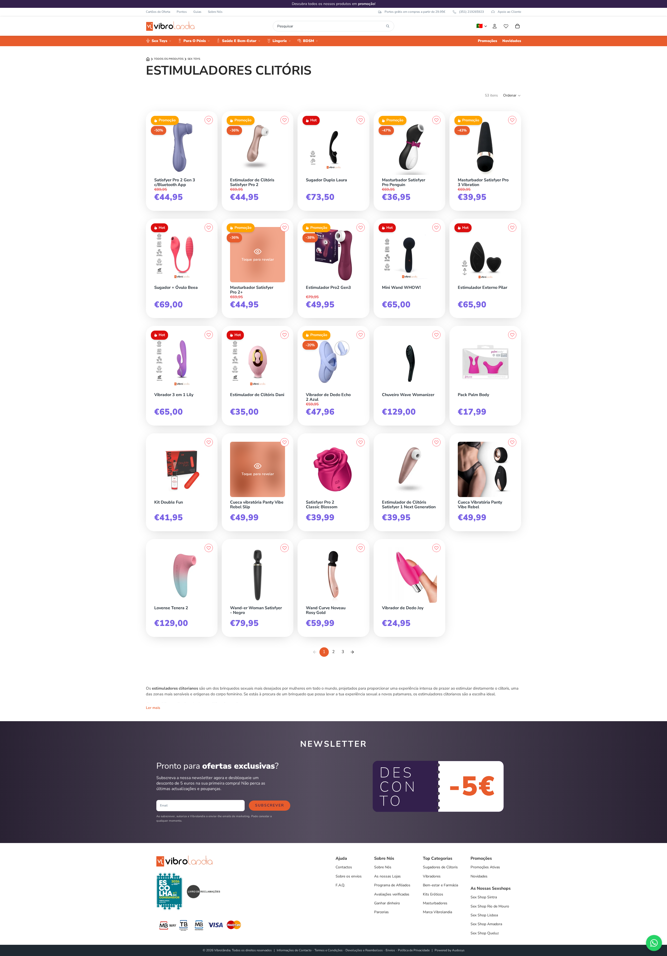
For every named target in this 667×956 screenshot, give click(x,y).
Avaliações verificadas (391, 894)
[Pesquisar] (388, 26)
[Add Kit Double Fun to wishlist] (209, 442)
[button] (512, 95)
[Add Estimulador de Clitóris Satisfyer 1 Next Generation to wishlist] (436, 442)
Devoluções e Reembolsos (364, 950)
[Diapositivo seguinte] (203, 147)
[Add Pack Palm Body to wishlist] (512, 335)
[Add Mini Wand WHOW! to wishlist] (436, 227)
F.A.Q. (340, 885)
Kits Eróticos (433, 894)
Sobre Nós (215, 12)
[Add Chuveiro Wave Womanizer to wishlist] (436, 335)
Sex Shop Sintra (484, 897)
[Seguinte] (352, 652)
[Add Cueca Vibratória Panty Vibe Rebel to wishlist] (512, 442)
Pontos (182, 12)
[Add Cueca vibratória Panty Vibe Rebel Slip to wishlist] (284, 442)
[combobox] (330, 26)
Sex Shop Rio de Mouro (490, 906)
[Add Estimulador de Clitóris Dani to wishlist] (284, 335)
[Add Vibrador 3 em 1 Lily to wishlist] (209, 335)
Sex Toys (194, 59)
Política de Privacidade (414, 950)
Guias (197, 12)
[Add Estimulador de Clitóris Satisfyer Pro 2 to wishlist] (284, 120)
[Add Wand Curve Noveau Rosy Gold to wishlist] (360, 548)
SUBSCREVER (269, 805)
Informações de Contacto (294, 950)
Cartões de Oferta (158, 12)
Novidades (479, 876)
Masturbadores (435, 903)
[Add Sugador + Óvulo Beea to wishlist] (209, 227)
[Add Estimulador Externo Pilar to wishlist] (512, 227)
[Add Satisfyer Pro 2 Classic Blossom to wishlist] (360, 442)
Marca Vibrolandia (437, 912)
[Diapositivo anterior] (160, 147)
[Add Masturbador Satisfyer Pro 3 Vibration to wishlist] (512, 120)
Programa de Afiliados (392, 885)
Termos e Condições (328, 950)
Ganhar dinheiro (387, 903)
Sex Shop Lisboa (484, 915)
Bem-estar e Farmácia (440, 885)
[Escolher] (208, 173)
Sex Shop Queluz (485, 933)
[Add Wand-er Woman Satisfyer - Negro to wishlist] (284, 548)
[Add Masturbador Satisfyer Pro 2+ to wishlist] (284, 227)
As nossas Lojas (387, 876)
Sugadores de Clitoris (440, 867)
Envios (390, 950)
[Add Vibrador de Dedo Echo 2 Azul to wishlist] (360, 335)
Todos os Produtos (168, 59)
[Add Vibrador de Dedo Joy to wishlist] (436, 548)
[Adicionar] (283, 173)
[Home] (148, 59)
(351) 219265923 (471, 12)
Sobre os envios (349, 876)
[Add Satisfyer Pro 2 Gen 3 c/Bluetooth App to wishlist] (209, 120)
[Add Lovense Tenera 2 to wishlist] (209, 548)
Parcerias (381, 912)
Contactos (344, 867)
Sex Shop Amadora (486, 924)
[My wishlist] (506, 26)
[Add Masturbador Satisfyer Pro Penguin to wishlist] (436, 120)
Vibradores (432, 876)
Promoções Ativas (485, 867)
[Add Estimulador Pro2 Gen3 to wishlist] (360, 227)
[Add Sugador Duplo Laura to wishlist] (360, 120)
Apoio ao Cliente (509, 12)
